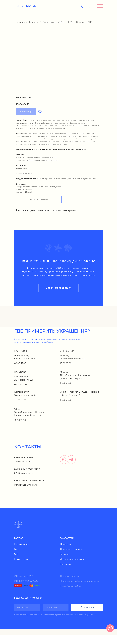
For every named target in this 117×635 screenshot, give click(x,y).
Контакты (65, 564)
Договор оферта (69, 576)
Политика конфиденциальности (80, 581)
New (17, 549)
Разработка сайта (70, 586)
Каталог (33, 22)
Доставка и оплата (71, 549)
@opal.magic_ (65, 271)
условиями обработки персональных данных (74, 615)
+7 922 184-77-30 (23, 461)
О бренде (66, 544)
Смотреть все (22, 544)
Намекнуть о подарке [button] (39, 199)
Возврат (64, 554)
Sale (16, 554)
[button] (100, 6)
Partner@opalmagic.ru (25, 485)
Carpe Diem (21, 559)
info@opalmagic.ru (23, 473)
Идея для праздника (72, 559)
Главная (20, 22)
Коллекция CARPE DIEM (57, 22)
